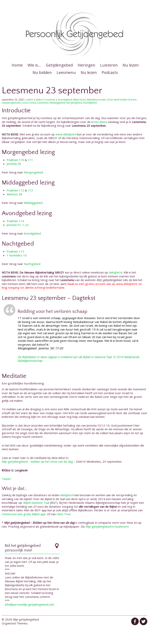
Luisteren (109, 65)
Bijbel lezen (79, 99)
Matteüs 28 (14, 194)
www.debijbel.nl (65, 134)
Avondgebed (65, 99)
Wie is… (34, 65)
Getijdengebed (59, 65)
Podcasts (110, 72)
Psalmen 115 (15, 251)
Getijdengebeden (11, 102)
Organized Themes (15, 623)
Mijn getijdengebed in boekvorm (107, 526)
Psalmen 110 (15, 160)
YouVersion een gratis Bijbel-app (24, 514)
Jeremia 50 (14, 164)
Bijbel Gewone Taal (36, 503)
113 (30, 190)
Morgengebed (74, 102)
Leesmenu (66, 72)
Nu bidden (42, 72)
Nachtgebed (90, 102)
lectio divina (99, 122)
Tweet (6, 479)
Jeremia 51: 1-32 (18, 225)
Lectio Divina (29, 102)
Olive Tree (63, 514)
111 (30, 160)
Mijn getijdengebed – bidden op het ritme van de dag (37, 461)
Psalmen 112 (15, 190)
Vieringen (86, 65)
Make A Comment (45, 99)
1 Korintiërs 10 (17, 255)
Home (17, 65)
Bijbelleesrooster (96, 99)
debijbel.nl (115, 272)
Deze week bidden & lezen (121, 99)
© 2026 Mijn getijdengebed (20, 619)
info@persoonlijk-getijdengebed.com (29, 604)
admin (29, 99)
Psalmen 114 (15, 221)
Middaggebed (57, 102)
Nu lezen (131, 65)
